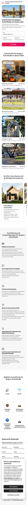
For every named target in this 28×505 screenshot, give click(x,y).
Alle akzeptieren (13, 486)
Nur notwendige (13, 491)
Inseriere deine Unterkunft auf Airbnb (13, 2)
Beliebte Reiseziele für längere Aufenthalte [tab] (12, 442)
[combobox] (13, 34)
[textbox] (7, 40)
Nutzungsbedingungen (17, 500)
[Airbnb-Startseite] (3, 2)
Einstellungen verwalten (13, 495)
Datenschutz (7, 500)
